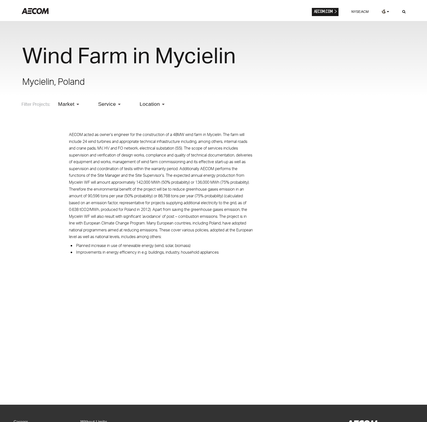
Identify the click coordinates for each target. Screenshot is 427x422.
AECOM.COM (323, 11)
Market (66, 104)
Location (150, 104)
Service (107, 104)
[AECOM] (35, 13)
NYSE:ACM (360, 11)
